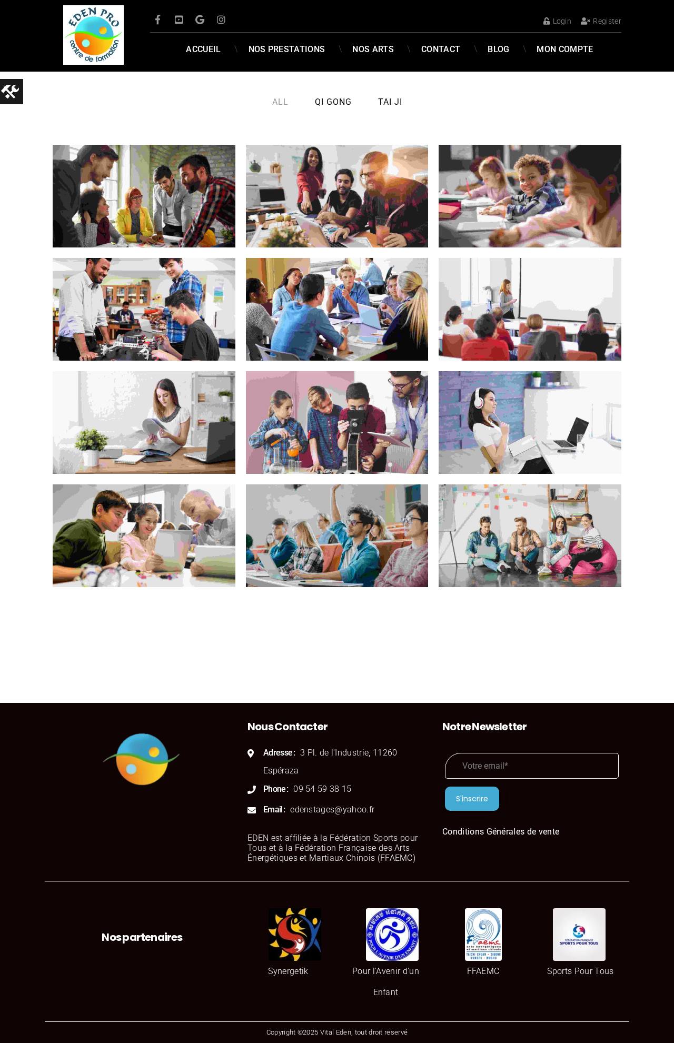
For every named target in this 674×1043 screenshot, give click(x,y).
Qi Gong (333, 102)
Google (200, 20)
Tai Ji (390, 102)
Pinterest (179, 20)
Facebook (158, 20)
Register (607, 21)
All (280, 102)
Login (562, 21)
